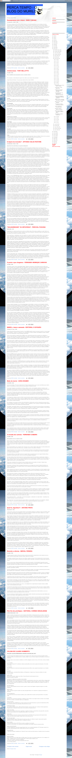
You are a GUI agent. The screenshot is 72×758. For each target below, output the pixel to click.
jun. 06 (56, 116)
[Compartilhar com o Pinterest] (32, 68)
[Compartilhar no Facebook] (31, 68)
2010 (54, 137)
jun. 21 (56, 66)
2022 (54, 38)
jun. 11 (56, 78)
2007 (54, 141)
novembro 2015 (57, 51)
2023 (54, 37)
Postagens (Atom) (13, 748)
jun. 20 (56, 68)
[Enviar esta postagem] (26, 224)
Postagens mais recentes (12, 746)
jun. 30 (56, 59)
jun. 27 (56, 61)
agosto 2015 (56, 55)
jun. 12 (56, 76)
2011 (54, 135)
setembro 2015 (56, 54)
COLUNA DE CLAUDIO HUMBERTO (18, 651)
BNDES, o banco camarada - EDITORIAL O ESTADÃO (24, 327)
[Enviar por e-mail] (28, 68)
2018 (54, 44)
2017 (54, 45)
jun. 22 (56, 65)
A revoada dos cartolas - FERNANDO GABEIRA (22, 434)
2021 (54, 40)
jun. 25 (56, 62)
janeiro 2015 (56, 129)
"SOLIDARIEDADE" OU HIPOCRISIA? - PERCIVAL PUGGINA (26, 227)
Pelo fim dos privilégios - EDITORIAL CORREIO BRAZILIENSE (27, 611)
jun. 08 (56, 82)
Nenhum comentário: (21, 224)
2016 (54, 47)
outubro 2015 (56, 52)
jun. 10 (56, 79)
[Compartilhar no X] (30, 68)
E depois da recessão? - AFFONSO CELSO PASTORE (24, 142)
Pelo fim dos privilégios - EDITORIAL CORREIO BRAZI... (59, 111)
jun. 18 (56, 71)
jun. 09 (56, 81)
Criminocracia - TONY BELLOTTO (18, 71)
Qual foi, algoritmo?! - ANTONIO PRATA (20, 507)
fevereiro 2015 (56, 128)
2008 (54, 140)
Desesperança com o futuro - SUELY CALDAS (21, 20)
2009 (54, 138)
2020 (54, 41)
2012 (54, 134)
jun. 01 (56, 122)
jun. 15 (56, 72)
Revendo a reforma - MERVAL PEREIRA (19, 551)
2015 (54, 48)
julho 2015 (56, 57)
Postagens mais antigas (44, 746)
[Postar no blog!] (29, 68)
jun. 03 (56, 119)
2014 (54, 131)
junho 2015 (56, 58)
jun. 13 (56, 75)
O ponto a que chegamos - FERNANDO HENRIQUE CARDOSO (27, 262)
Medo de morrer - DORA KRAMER (18, 381)
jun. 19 (56, 69)
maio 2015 (56, 124)
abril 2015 (56, 125)
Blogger (41, 754)
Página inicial (29, 746)
